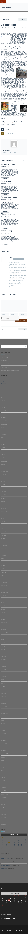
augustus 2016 (4, 797)
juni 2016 (3, 804)
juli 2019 (2, 679)
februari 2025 (3, 454)
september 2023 (4, 511)
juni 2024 (3, 481)
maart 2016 (3, 814)
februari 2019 (3, 696)
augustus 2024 (4, 474)
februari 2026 (3, 414)
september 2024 (4, 471)
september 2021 (4, 592)
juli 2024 (2, 478)
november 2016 (4, 787)
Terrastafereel (6, 181)
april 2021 (3, 609)
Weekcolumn (3, 383)
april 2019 (3, 689)
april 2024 (3, 488)
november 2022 (4, 545)
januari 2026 (3, 417)
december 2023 (4, 501)
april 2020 (3, 649)
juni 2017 (3, 763)
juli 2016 (2, 800)
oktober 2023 (3, 508)
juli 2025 (2, 437)
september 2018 (4, 713)
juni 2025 (3, 441)
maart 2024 (3, 491)
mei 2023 (3, 525)
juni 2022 (3, 562)
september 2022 (4, 552)
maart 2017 (3, 774)
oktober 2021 (3, 589)
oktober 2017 (3, 750)
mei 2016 (3, 807)
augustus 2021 (4, 595)
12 (8, 842)
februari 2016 (3, 817)
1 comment (20, 27)
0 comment (12, 166)
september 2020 (4, 632)
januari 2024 (3, 498)
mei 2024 (3, 484)
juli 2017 (2, 760)
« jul (1, 848)
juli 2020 (2, 639)
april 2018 (3, 730)
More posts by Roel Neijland (9, 152)
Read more (5, 178)
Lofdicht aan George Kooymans (16, 858)
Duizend (7, 871)
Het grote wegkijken (8, 164)
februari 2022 (3, 575)
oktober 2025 (3, 427)
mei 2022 (3, 565)
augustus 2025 (4, 434)
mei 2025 (3, 444)
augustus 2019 (4, 676)
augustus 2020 (4, 636)
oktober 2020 (3, 629)
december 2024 (4, 461)
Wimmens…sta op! (8, 214)
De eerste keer (9, 24)
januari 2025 (3, 457)
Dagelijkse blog (13, 27)
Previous (6, 19)
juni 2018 (3, 723)
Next (22, 19)
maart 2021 (3, 612)
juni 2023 (3, 521)
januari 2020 (3, 659)
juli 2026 (2, 397)
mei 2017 (3, 767)
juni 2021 (3, 602)
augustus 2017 (4, 757)
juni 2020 (3, 642)
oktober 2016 (3, 790)
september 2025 (4, 430)
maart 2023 (3, 531)
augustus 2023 (4, 515)
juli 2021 (2, 599)
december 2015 (4, 824)
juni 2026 (3, 400)
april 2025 (3, 447)
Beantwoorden (19, 259)
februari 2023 (3, 535)
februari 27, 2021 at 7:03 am (14, 262)
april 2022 (3, 568)
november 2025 (4, 424)
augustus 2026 (4, 393)
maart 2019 (3, 693)
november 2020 (4, 626)
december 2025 (4, 420)
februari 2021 (3, 615)
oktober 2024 (3, 467)
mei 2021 (3, 605)
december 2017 (4, 743)
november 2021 (4, 585)
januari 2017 (3, 780)
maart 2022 (3, 572)
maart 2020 (3, 652)
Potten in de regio (15, 865)
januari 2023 (3, 538)
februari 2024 (3, 494)
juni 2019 (3, 683)
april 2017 (3, 770)
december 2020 (4, 622)
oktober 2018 (3, 710)
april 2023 (3, 528)
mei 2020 (3, 646)
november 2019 (4, 666)
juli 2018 (2, 720)
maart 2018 (3, 733)
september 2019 (4, 673)
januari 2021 (3, 619)
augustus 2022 (4, 555)
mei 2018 (3, 726)
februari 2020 (3, 656)
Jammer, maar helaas (9, 197)
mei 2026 (3, 404)
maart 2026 (3, 410)
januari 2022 (3, 578)
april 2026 (3, 407)
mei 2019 (3, 686)
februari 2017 (3, 777)
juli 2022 (2, 558)
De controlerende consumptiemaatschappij (10, 370)
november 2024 (4, 464)
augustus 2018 (4, 716)
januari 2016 (3, 821)
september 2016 (4, 794)
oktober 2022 (3, 548)
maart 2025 (3, 451)
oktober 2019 (3, 669)
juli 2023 (2, 518)
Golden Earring (11, 868)
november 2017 (4, 747)
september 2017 (4, 753)
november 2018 (4, 706)
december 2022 (4, 541)
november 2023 (4, 504)
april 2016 (3, 811)
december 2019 (4, 663)
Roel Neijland (4, 27)
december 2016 (4, 784)
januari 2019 (3, 700)
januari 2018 (3, 740)
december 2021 (4, 582)
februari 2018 (3, 737)
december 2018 (4, 703)
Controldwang (6, 231)
